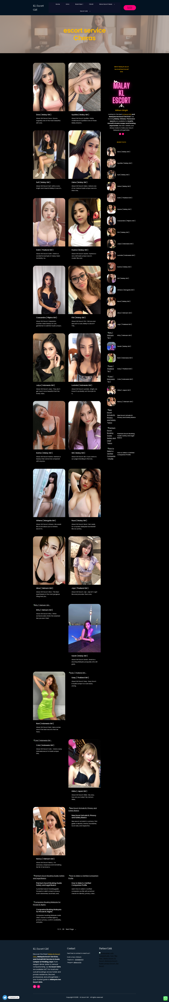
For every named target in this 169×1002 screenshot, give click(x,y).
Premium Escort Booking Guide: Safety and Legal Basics (49, 884)
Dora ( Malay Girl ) (43, 115)
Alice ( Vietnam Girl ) (44, 588)
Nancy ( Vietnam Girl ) (45, 859)
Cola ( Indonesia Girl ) (45, 745)
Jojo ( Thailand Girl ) (80, 588)
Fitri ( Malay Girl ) (79, 317)
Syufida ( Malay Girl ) (80, 115)
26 (63, 929)
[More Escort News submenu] (114, 4)
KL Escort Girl (40, 948)
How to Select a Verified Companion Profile (81, 884)
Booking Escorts (129, 7)
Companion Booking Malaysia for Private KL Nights (48, 910)
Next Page (71, 929)
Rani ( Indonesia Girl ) (45, 723)
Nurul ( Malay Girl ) (79, 520)
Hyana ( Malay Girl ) (80, 250)
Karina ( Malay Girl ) (44, 453)
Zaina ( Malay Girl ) (79, 182)
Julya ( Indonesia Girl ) (45, 385)
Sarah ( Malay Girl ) (80, 656)
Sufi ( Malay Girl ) (43, 182)
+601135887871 (79, 960)
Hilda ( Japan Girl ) (79, 791)
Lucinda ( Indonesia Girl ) (82, 385)
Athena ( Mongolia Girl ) (46, 520)
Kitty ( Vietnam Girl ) (44, 610)
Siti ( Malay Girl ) (78, 453)
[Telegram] (5, 997)
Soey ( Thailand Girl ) (80, 678)
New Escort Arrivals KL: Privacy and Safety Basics (84, 816)
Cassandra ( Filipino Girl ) (46, 317)
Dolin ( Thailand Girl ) (44, 250)
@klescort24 (77, 962)
